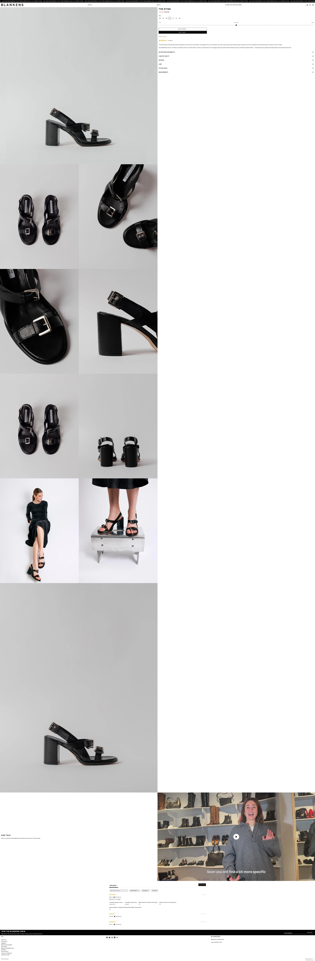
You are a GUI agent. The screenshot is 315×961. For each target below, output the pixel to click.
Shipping (3, 943)
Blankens (7, 959)
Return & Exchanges (6, 945)
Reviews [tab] (113, 885)
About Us (3, 940)
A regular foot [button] (112, 904)
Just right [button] (127, 904)
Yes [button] (110, 909)
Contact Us (4, 941)
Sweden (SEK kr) (309, 959)
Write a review (202, 884)
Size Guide (4, 946)
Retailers (3, 950)
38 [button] (139, 904)
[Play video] (236, 836)
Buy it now (182, 32)
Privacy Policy (4, 951)
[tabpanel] (157, 907)
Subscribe (309, 932)
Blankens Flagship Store (7, 948)
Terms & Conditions (6, 953)
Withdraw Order (5, 955)
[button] (310, 5)
